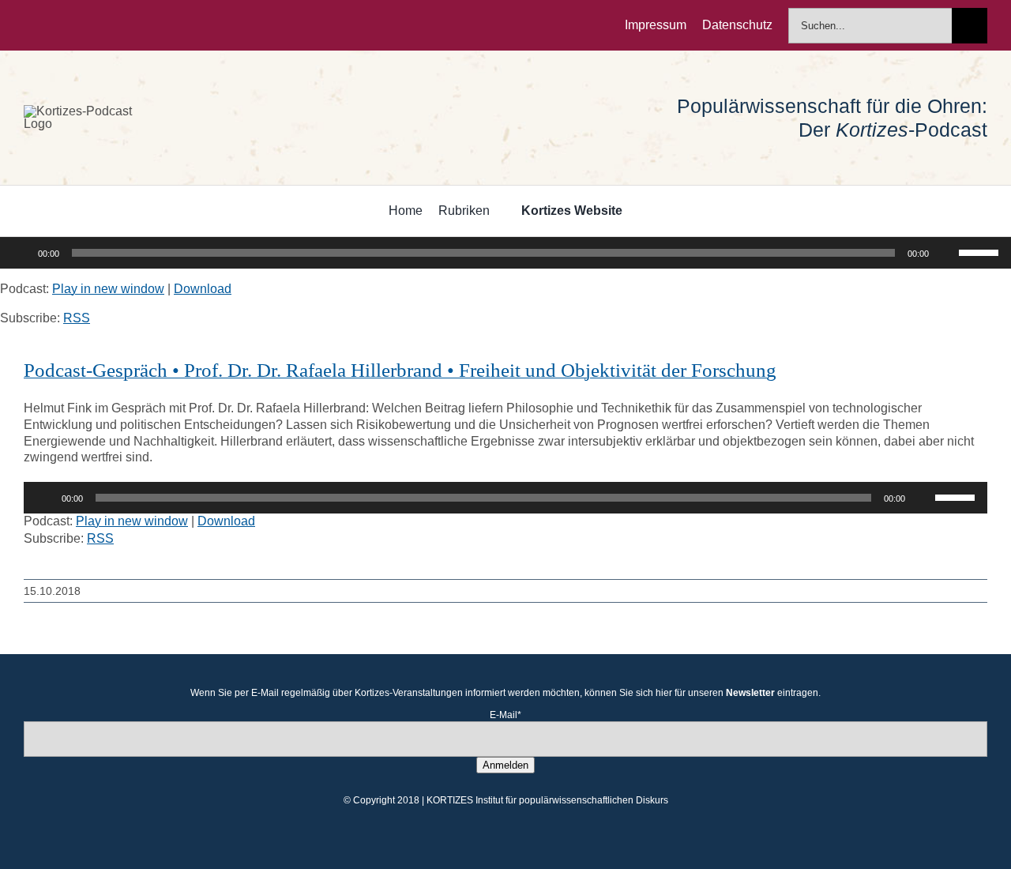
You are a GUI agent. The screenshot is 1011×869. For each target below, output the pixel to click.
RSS (76, 318)
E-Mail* (505, 714)
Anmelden (505, 765)
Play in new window (108, 288)
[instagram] (79, 25)
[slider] (981, 251)
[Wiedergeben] (20, 253)
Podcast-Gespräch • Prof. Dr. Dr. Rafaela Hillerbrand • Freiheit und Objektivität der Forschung (400, 370)
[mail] (129, 25)
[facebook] (28, 25)
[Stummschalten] (946, 253)
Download (202, 288)
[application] (505, 253)
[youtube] (104, 25)
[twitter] (53, 25)
